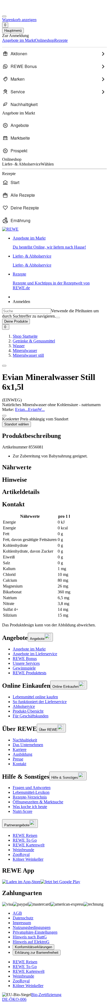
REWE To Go (25, 840)
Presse (18, 759)
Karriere (19, 749)
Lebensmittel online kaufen (35, 697)
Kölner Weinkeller (28, 859)
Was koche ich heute (30, 806)
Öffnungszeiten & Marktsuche (38, 802)
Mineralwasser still (28, 355)
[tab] (54, 467)
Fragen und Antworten (32, 787)
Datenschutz (23, 918)
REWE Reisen (25, 835)
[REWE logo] (10, 229)
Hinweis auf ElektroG (31, 941)
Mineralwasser (25, 350)
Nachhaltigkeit (25, 740)
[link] (60, 243)
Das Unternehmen (28, 744)
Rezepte (51, 281)
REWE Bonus (25, 658)
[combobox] (26, 311)
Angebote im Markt (29, 649)
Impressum (22, 922)
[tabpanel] (54, 565)
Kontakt (19, 764)
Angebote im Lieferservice (35, 654)
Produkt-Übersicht (28, 711)
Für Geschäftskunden (30, 716)
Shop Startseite (25, 336)
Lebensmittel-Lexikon (31, 792)
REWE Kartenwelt (28, 845)
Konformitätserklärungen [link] (33, 947)
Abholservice (24, 706)
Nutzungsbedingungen (32, 927)
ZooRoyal (21, 854)
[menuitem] (54, 53)
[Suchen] (58, 317)
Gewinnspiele (24, 668)
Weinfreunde (23, 849)
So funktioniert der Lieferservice (40, 701)
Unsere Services (26, 663)
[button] (4, 365)
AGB (17, 913)
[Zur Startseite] (20, 10)
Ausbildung (22, 754)
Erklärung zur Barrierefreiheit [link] (36, 953)
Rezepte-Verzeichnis (30, 797)
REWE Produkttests (29, 673)
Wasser (19, 345)
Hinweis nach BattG (30, 937)
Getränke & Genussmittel (34, 341)
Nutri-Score (22, 811)
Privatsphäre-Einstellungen (35, 932)
